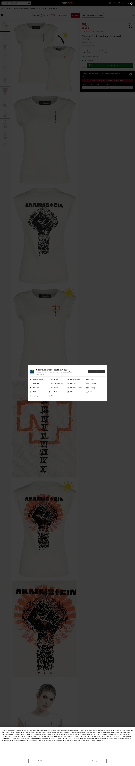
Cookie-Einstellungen (35, 740)
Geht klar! (40, 761)
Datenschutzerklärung (96, 740)
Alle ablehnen (67, 761)
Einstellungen (94, 761)
